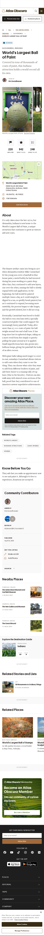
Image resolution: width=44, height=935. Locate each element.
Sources (8, 568)
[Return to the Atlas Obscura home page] (15, 11)
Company (7, 906)
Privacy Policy (14, 426)
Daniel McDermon (23, 687)
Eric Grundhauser (15, 81)
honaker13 (19, 528)
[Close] (40, 912)
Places (5, 877)
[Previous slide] (6, 109)
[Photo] (36, 592)
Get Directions (22, 205)
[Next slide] (37, 109)
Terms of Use (24, 426)
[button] (10, 142)
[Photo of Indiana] (9, 650)
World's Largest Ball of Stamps (17, 742)
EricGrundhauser (11, 511)
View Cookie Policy (21, 920)
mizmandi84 (10, 528)
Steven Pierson (29, 133)
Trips (4, 892)
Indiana (21, 646)
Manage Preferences (22, 931)
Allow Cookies (22, 924)
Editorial (6, 884)
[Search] (36, 11)
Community (8, 899)
